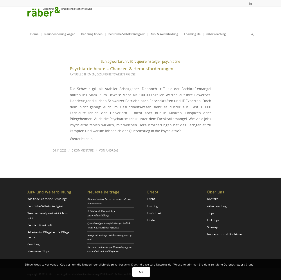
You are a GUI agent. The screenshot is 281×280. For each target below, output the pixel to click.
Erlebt (151, 199)
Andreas (112, 150)
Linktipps (213, 220)
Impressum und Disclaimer (224, 234)
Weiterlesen (80, 139)
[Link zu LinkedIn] (250, 3)
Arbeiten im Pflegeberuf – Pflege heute (48, 235)
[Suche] (251, 34)
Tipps (210, 213)
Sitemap (212, 227)
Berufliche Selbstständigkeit (45, 206)
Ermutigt (153, 206)
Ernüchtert (154, 213)
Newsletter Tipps (38, 251)
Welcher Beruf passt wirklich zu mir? (47, 216)
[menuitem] (34, 34)
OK (141, 272)
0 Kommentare (83, 150)
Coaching (33, 244)
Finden (151, 220)
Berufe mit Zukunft (39, 225)
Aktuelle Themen (82, 74)
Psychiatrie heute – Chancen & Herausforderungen (121, 69)
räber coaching (217, 206)
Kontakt (212, 199)
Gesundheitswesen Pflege (116, 74)
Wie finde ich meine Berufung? (47, 199)
